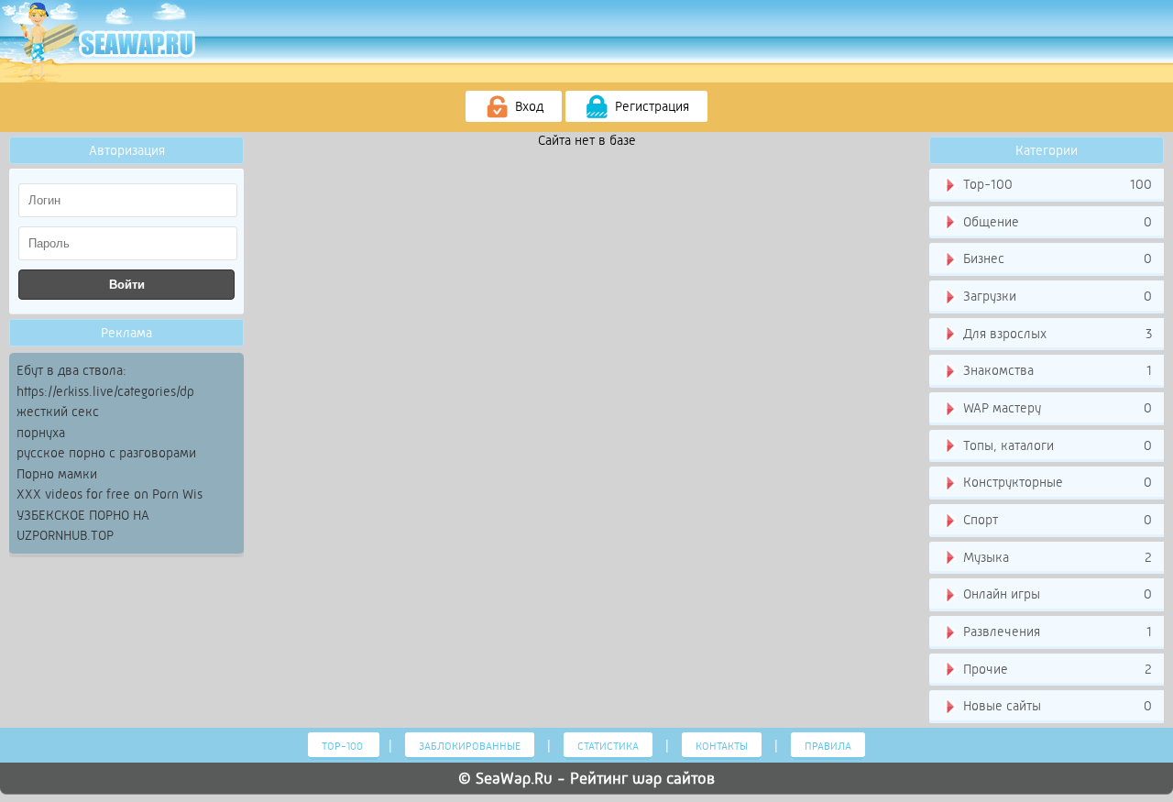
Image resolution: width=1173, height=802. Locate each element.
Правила (828, 746)
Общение (1055, 222)
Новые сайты (1055, 706)
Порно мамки (56, 474)
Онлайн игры (1055, 594)
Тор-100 (1055, 184)
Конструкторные (1055, 482)
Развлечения (1055, 631)
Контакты (722, 746)
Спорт (1055, 519)
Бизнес (1055, 258)
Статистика (608, 746)
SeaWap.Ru (514, 778)
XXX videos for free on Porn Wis (109, 494)
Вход (527, 106)
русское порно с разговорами (106, 453)
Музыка (1055, 557)
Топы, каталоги (1055, 445)
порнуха (40, 432)
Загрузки (1055, 296)
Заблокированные (470, 746)
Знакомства (1055, 370)
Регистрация (650, 106)
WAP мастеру (1055, 408)
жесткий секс (57, 411)
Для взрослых (1055, 333)
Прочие (1055, 669)
